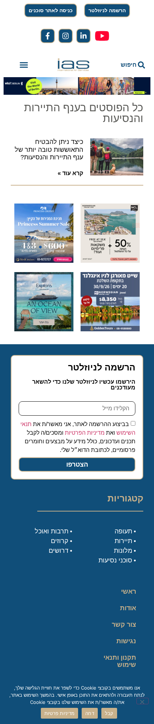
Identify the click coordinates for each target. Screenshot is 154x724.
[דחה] (142, 701)
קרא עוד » (70, 173)
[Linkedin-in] (83, 36)
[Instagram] (65, 36)
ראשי (128, 591)
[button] (24, 65)
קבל (109, 713)
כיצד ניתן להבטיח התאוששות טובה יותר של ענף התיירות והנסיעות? (49, 149)
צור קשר (124, 624)
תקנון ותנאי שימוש (120, 661)
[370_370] (43, 260)
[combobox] (125, 65)
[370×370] (110, 329)
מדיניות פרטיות (59, 713)
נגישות (126, 641)
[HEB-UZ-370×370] (110, 260)
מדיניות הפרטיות (85, 433)
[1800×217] (77, 92)
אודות (128, 608)
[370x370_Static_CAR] (43, 329)
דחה (89, 713)
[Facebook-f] (47, 36)
